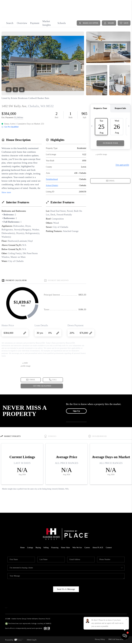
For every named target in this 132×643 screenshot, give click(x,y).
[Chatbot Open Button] (125, 636)
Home (22, 548)
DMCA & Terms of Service (117, 639)
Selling (46, 548)
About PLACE (97, 548)
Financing (54, 548)
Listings (30, 548)
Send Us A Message (66, 589)
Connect (109, 548)
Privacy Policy (100, 639)
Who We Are (77, 548)
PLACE (48, 619)
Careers (87, 548)
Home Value (65, 548)
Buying (38, 548)
